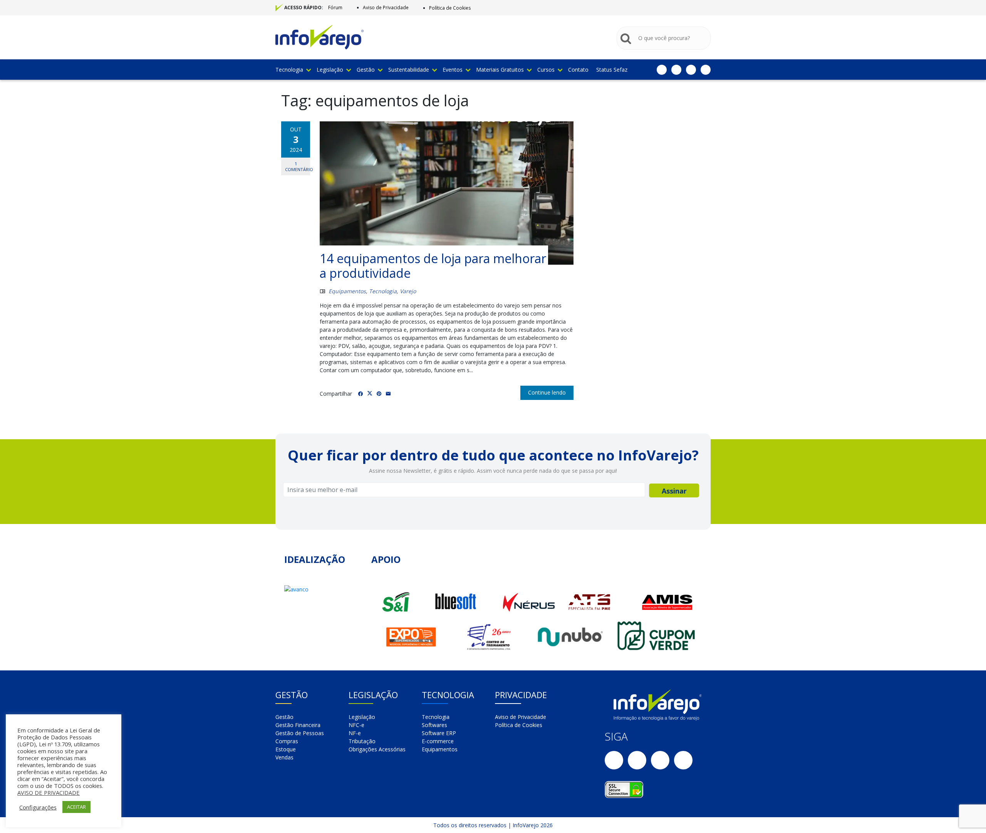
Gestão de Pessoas (299, 733)
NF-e (355, 733)
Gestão (366, 69)
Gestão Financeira (297, 725)
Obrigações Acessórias (377, 749)
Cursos (546, 69)
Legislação (330, 69)
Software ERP (439, 733)
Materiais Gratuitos (500, 69)
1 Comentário (297, 166)
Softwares (434, 725)
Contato (578, 69)
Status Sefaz (611, 69)
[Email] (388, 393)
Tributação (362, 741)
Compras (286, 741)
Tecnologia (289, 69)
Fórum (335, 7)
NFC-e (356, 725)
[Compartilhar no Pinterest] (379, 393)
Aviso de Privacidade (386, 7)
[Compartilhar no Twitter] (369, 393)
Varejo (408, 291)
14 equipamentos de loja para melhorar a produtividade (433, 265)
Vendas (284, 757)
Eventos (453, 69)
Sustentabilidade (408, 69)
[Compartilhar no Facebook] (360, 393)
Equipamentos (347, 291)
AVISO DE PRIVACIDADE (48, 792)
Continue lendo (547, 392)
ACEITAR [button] (76, 806)
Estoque (285, 749)
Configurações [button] (38, 807)
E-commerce (438, 741)
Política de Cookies (450, 8)
